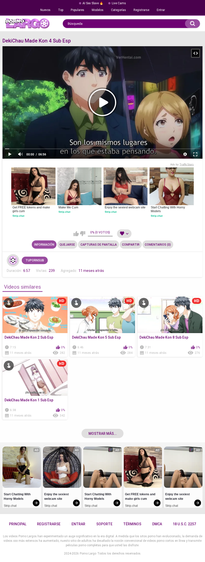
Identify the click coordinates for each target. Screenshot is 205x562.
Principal (17, 524)
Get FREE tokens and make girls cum (31, 209)
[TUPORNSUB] (13, 260)
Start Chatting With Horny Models (168, 209)
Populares (77, 10)
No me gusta (82, 233)
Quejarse (67, 244)
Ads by (182, 164)
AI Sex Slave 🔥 (92, 3)
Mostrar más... (102, 434)
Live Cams (119, 3)
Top (60, 10)
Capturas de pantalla (98, 244)
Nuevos (45, 10)
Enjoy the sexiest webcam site (125, 207)
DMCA (157, 524)
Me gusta (76, 233)
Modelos (98, 10)
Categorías (118, 10)
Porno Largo (88, 553)
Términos (132, 524)
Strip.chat (18, 215)
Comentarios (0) (158, 244)
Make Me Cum (68, 207)
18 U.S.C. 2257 (184, 524)
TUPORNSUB (35, 260)
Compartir (131, 244)
